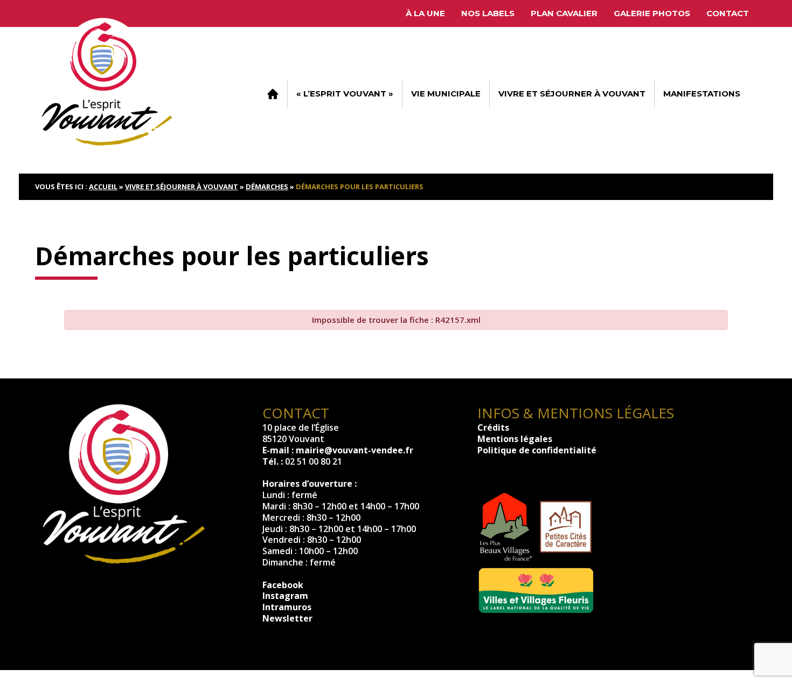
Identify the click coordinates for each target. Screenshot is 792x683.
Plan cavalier (564, 13)
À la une (425, 13)
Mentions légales (514, 439)
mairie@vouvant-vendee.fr (354, 450)
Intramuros (286, 607)
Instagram (285, 596)
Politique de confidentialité (536, 450)
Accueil (272, 93)
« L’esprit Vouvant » (344, 93)
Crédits (493, 427)
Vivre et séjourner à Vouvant (571, 93)
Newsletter (287, 618)
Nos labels (488, 13)
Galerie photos (652, 13)
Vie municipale (446, 93)
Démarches (267, 186)
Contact (727, 13)
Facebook (282, 585)
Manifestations (701, 93)
